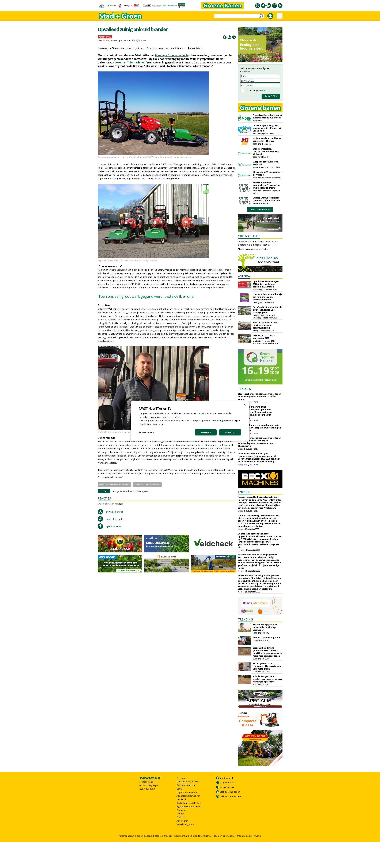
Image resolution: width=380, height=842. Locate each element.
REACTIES (104, 498)
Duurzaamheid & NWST (188, 781)
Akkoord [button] (230, 432)
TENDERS (244, 389)
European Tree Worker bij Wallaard (265, 163)
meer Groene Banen (260, 209)
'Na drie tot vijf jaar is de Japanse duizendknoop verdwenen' (265, 627)
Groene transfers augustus (266, 637)
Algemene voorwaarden (188, 806)
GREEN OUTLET (249, 236)
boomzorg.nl (180, 835)
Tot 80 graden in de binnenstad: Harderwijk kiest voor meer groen (267, 666)
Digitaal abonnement (187, 792)
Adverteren (182, 820)
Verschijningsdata (185, 824)
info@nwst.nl (226, 777)
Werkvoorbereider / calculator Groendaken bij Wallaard (266, 151)
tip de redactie (113, 526)
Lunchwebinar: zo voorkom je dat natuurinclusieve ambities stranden (267, 297)
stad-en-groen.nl (163, 835)
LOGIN (104, 491)
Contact (180, 788)
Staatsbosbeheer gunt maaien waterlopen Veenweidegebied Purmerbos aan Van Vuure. (259, 396)
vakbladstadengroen (230, 796)
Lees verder (158, 424)
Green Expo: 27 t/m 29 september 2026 (263, 336)
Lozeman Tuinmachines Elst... (147, 484)
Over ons (181, 777)
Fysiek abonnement (186, 785)
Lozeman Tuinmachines (130, 62)
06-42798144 (227, 787)
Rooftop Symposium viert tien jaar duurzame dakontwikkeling (265, 325)
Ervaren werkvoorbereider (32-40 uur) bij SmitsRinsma (266, 199)
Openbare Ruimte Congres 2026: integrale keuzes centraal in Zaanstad (266, 284)
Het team (181, 799)
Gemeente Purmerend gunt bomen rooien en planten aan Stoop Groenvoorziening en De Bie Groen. (259, 428)
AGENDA (244, 276)
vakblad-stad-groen (230, 791)
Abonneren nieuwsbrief (188, 795)
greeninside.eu (244, 835)
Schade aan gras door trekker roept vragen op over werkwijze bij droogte (267, 679)
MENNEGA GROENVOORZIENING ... (114, 484)
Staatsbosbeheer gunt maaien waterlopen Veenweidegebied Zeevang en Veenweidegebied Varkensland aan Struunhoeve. (259, 441)
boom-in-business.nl (224, 835)
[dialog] (190, 421)
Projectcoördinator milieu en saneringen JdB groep (267, 139)
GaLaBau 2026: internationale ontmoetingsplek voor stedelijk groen (267, 310)
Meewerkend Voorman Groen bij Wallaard (267, 173)
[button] (146, 432)
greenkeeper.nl (144, 835)
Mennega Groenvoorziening (172, 55)
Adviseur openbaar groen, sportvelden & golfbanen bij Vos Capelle (267, 128)
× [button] (244, 405)
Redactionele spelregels (188, 802)
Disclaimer (181, 809)
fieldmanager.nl (126, 835)
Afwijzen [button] (206, 432)
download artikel (114, 511)
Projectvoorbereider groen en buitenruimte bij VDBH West (267, 116)
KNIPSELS (244, 492)
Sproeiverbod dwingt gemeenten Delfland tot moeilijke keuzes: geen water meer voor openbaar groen (267, 651)
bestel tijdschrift (114, 518)
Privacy (180, 813)
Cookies (180, 817)
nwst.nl (257, 835)
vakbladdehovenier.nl (200, 835)
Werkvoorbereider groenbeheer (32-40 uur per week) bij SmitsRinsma (266, 185)
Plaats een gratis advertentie (253, 249)
